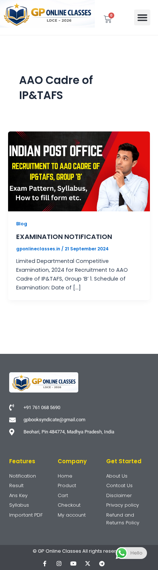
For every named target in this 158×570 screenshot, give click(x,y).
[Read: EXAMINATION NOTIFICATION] (79, 171)
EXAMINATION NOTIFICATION (64, 236)
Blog (21, 224)
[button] (142, 18)
